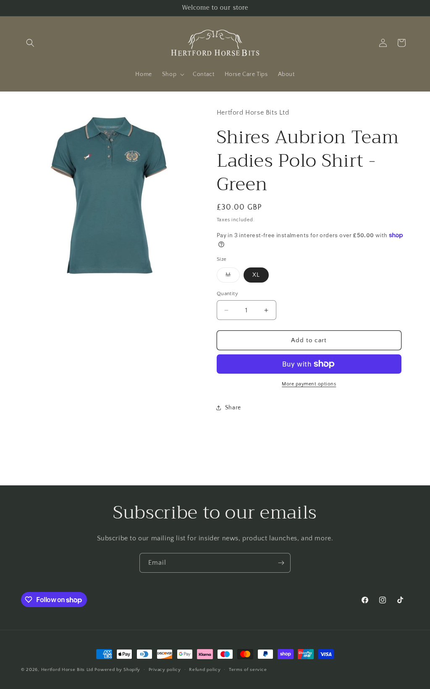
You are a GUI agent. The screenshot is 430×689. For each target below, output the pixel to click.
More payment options (309, 384)
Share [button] (233, 407)
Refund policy (204, 669)
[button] (30, 43)
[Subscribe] (281, 563)
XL (256, 275)
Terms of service (248, 669)
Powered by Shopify (117, 669)
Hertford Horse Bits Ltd (67, 669)
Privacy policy (165, 669)
